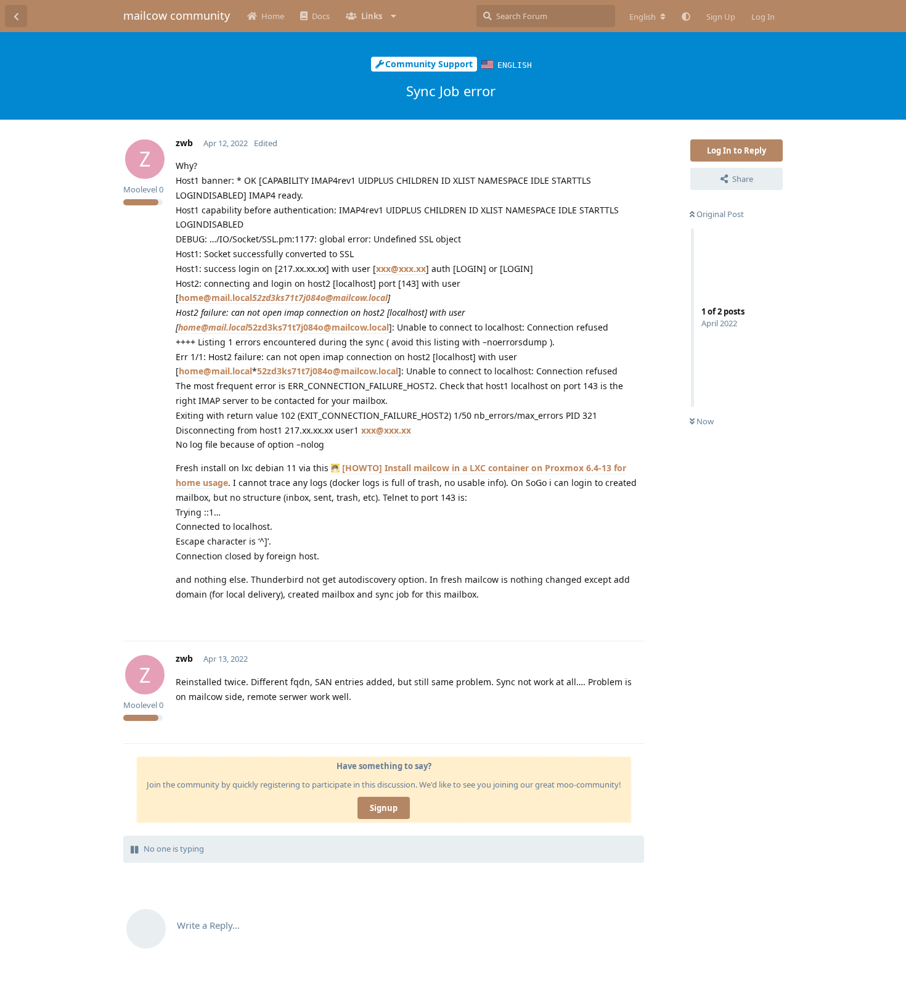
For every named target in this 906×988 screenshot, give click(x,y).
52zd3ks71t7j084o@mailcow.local (320, 297)
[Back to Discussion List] (16, 16)
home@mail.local (215, 297)
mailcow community (176, 15)
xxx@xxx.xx (401, 268)
